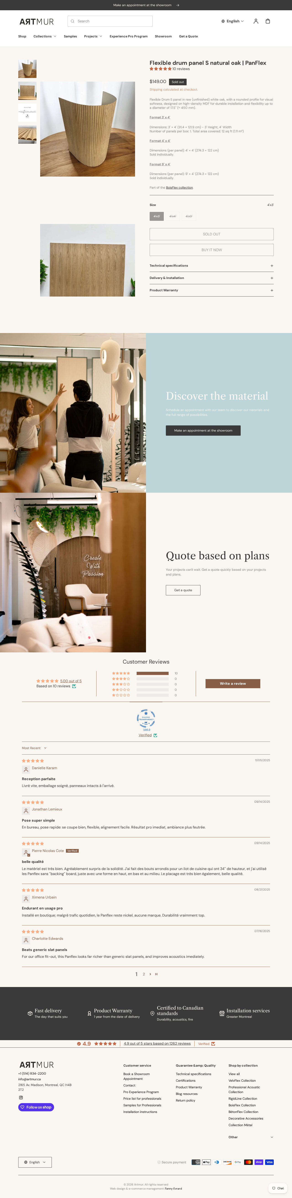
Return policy (185, 1100)
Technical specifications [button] (169, 265)
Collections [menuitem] (43, 36)
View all (234, 1074)
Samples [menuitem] (70, 36)
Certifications (186, 1080)
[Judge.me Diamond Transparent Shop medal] (146, 718)
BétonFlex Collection (243, 1112)
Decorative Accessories (246, 1118)
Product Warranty (189, 1087)
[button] (161, 68)
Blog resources (187, 1094)
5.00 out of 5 (71, 681)
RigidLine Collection (243, 1098)
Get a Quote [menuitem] (188, 36)
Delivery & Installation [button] (167, 278)
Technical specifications (193, 1074)
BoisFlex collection (179, 187)
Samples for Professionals (142, 1105)
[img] (33, 760)
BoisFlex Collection (242, 1105)
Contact (129, 1085)
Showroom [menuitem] (163, 36)
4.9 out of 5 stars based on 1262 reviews (157, 1043)
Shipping (156, 89)
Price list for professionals (142, 1098)
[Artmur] (36, 1064)
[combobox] (110, 21)
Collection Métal (240, 1125)
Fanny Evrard (173, 1188)
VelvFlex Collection (242, 1080)
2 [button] (144, 974)
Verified (145, 735)
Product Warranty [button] (164, 290)
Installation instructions (140, 1112)
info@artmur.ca (29, 1079)
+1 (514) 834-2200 (32, 1073)
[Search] (73, 21)
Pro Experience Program (141, 1092)
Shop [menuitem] (22, 36)
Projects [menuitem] (90, 36)
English (233, 21)
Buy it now (212, 249)
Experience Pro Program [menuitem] (129, 36)
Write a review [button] (233, 683)
